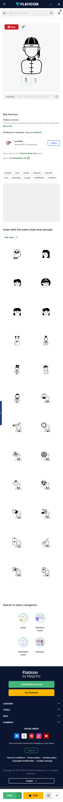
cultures (52, 177)
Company (8, 722)
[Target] (46, 456)
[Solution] (17, 514)
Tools (6, 710)
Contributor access (31, 684)
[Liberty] (46, 369)
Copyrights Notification (23, 761)
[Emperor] (46, 341)
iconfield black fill (17, 158)
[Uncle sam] (17, 369)
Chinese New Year (28, 153)
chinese (37, 173)
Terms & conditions (16, 757)
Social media (31, 728)
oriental (48, 173)
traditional (39, 177)
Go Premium (31, 692)
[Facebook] (16, 736)
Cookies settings (44, 761)
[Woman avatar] (17, 283)
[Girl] (17, 341)
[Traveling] (17, 427)
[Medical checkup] (46, 572)
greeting (16, 177)
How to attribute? (33, 132)
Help (5, 716)
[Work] (46, 398)
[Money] (17, 572)
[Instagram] (38, 736)
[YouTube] (46, 736)
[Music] (46, 543)
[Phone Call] (17, 543)
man (17, 173)
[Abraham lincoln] (17, 398)
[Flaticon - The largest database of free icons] (27, 4)
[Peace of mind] (17, 254)
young (27, 177)
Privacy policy (33, 757)
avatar (26, 173)
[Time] (46, 427)
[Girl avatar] (17, 312)
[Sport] (46, 485)
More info (7, 126)
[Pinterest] (31, 736)
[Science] (46, 514)
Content (8, 703)
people (8, 173)
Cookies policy (49, 757)
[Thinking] (17, 456)
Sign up (31, 750)
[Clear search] (44, 13)
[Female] (46, 254)
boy (6, 177)
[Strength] (17, 485)
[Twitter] (24, 736)
